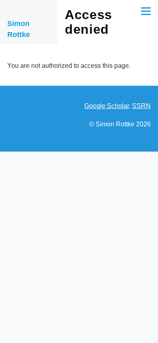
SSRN (141, 105)
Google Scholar (106, 105)
